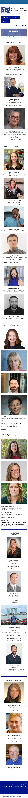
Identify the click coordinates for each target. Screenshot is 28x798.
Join (15, 17)
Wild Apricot (13, 796)
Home (3, 36)
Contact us (5, 21)
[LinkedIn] (23, 25)
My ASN (5, 17)
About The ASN (10, 36)
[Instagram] (26, 25)
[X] (20, 25)
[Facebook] (17, 25)
